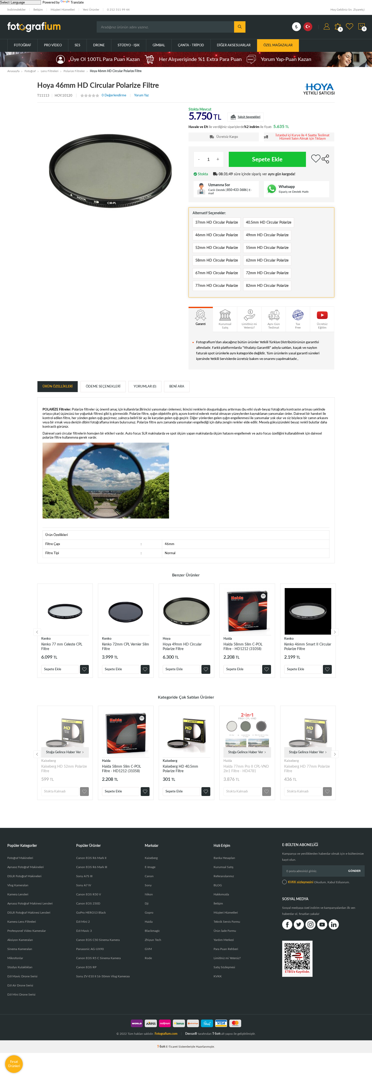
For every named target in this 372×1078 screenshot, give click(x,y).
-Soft (161, 1046)
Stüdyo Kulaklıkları (19, 967)
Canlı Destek (216, 189)
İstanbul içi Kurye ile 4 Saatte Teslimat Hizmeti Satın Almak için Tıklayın (302, 137)
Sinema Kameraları (19, 949)
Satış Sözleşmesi (224, 967)
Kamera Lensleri (17, 894)
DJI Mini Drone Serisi (21, 994)
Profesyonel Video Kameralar (26, 930)
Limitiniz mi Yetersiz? (227, 958)
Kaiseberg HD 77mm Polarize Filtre (307, 769)
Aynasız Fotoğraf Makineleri (25, 867)
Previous (37, 632)
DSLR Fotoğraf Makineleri (24, 876)
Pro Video (53, 45)
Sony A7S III (84, 876)
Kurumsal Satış (223, 867)
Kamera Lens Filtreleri (21, 921)
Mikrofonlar (15, 958)
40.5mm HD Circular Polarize (268, 222)
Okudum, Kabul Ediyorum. (319, 882)
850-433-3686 (237, 189)
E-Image (150, 867)
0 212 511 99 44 (118, 9)
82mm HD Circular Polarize (267, 286)
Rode (148, 958)
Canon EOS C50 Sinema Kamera (98, 939)
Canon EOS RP (86, 967)
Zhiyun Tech (153, 939)
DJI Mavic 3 (84, 930)
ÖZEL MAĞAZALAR (278, 45)
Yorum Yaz (141, 95)
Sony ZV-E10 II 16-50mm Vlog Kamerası (103, 976)
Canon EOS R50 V (88, 894)
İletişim (38, 9)
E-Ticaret (172, 1046)
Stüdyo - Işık (129, 45)
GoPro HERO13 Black (91, 912)
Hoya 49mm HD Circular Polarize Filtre (182, 647)
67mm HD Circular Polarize (216, 273)
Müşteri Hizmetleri (63, 9)
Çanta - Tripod (191, 45)
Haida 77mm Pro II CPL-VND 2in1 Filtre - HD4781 (246, 769)
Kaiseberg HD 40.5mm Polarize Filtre (180, 769)
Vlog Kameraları (17, 885)
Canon (149, 876)
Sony (148, 885)
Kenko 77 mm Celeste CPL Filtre (61, 647)
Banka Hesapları (224, 857)
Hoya (167, 638)
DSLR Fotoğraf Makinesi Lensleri (28, 912)
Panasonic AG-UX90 (90, 949)
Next (335, 632)
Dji (147, 903)
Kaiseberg (48, 761)
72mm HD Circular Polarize (267, 273)
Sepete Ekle (267, 159)
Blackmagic (152, 930)
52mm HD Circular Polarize (216, 248)
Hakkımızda (221, 894)
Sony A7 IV (83, 885)
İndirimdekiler (16, 9)
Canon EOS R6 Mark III (91, 867)
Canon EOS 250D (88, 903)
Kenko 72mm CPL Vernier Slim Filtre (125, 647)
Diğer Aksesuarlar (234, 45)
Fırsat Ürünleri (14, 1064)
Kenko (46, 638)
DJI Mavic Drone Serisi (22, 976)
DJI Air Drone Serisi (20, 985)
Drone (99, 45)
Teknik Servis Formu (227, 921)
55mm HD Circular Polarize (267, 248)
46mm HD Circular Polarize (216, 235)
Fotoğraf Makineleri (20, 857)
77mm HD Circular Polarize (216, 286)
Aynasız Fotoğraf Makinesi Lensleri (30, 903)
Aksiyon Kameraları (20, 939)
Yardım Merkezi (224, 939)
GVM (148, 949)
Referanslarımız (224, 876)
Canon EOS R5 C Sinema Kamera (98, 958)
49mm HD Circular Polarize (267, 235)
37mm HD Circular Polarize (216, 222)
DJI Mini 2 (83, 921)
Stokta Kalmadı (55, 791)
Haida (227, 638)
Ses (77, 45)
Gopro (149, 912)
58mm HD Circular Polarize (216, 260)
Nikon (149, 894)
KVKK (218, 976)
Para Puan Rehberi (226, 949)
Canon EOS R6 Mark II (91, 857)
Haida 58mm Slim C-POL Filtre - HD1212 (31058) (242, 647)
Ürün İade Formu (225, 930)
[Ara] (239, 27)
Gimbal (159, 45)
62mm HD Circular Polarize (267, 260)
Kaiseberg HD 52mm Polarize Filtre (64, 769)
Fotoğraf (22, 45)
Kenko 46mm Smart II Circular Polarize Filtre (307, 647)
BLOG (218, 885)
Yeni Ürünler (91, 9)
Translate (77, 2)
